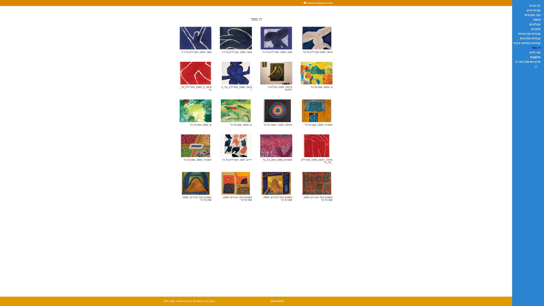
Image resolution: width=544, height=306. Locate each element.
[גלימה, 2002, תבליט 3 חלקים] (276, 83)
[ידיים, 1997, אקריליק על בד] (236, 156)
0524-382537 (277, 301)
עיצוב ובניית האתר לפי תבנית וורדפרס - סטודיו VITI (189, 301)
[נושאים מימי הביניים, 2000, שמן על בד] (196, 193)
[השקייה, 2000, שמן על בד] (316, 121)
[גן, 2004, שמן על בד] (316, 83)
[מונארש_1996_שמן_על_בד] (276, 156)
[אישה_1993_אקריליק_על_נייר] (236, 83)
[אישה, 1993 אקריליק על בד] (316, 48)
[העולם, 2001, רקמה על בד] (276, 121)
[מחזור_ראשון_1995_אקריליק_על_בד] (316, 156)
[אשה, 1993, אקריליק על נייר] (196, 48)
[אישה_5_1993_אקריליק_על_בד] (196, 83)
